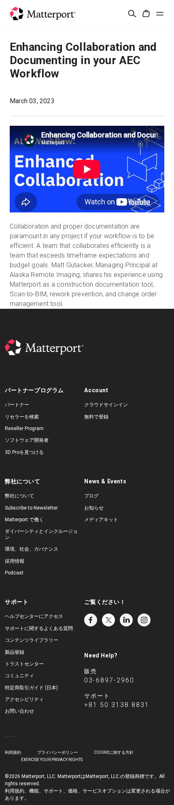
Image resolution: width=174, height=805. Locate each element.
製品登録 (14, 652)
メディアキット (101, 519)
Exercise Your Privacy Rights (52, 759)
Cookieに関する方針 (114, 752)
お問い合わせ (19, 711)
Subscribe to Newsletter (31, 508)
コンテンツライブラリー (31, 640)
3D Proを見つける (24, 452)
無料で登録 (96, 417)
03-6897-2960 (109, 680)
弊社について (19, 496)
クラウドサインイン (106, 405)
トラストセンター (24, 664)
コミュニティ (19, 675)
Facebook (90, 620)
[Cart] (146, 13)
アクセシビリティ (24, 699)
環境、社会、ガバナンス (31, 549)
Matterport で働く (24, 519)
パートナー (17, 405)
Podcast (14, 573)
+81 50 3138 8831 (116, 705)
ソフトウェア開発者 (27, 440)
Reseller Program (24, 428)
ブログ (91, 496)
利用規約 (13, 752)
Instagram (144, 620)
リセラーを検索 (22, 417)
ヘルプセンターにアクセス (34, 616)
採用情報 (14, 561)
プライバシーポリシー (57, 752)
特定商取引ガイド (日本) (31, 688)
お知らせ (94, 508)
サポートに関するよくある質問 (39, 628)
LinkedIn (126, 620)
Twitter (108, 620)
